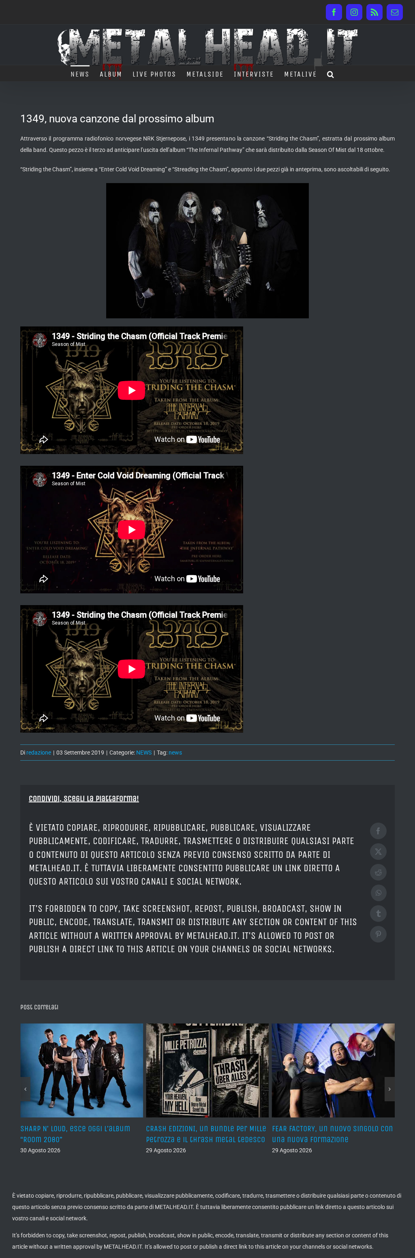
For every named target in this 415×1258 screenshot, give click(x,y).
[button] (331, 73)
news (175, 752)
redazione (38, 752)
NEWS (144, 752)
